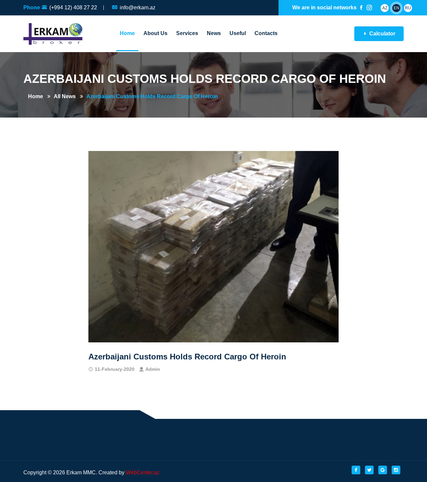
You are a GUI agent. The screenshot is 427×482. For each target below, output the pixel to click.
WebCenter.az (142, 472)
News (214, 33)
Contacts (266, 33)
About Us (155, 33)
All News (65, 96)
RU (408, 8)
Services (187, 33)
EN (396, 8)
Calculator (381, 33)
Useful (238, 33)
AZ (384, 8)
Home (127, 33)
